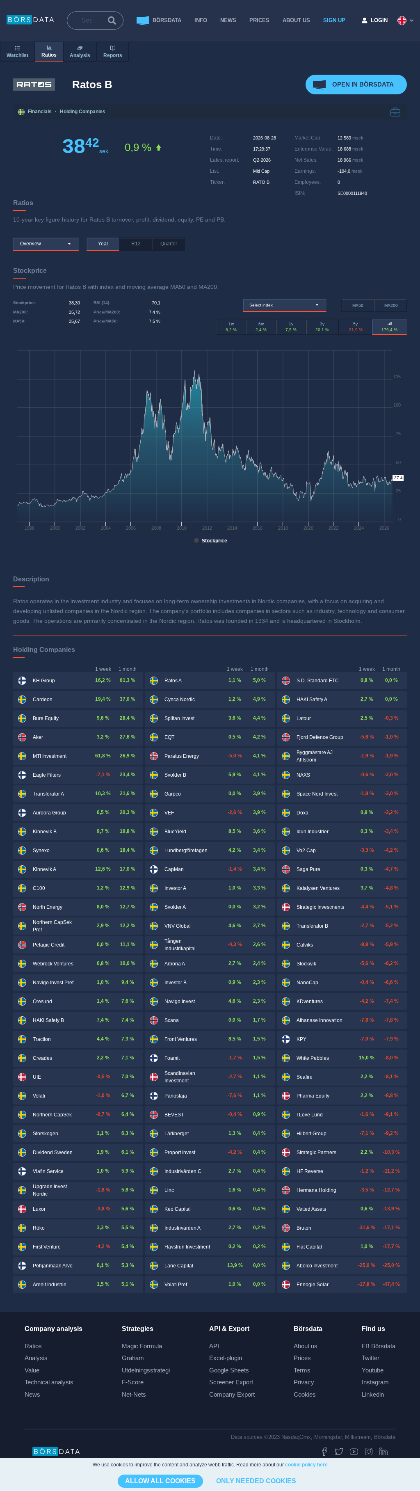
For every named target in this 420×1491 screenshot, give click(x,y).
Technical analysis (49, 1382)
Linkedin (373, 1394)
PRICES (259, 20)
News (228, 20)
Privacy (304, 1382)
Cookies (305, 1394)
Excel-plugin (225, 1357)
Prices (302, 1357)
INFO (200, 20)
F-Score (133, 1382)
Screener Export (231, 1382)
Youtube (372, 1370)
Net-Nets (134, 1394)
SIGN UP (334, 20)
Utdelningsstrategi (146, 1370)
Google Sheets (229, 1370)
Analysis (36, 1357)
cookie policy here (306, 1465)
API (214, 1345)
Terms (302, 1370)
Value (32, 1370)
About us (305, 1345)
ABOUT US (296, 20)
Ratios (33, 1345)
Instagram (375, 1382)
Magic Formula (142, 1345)
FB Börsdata (378, 1345)
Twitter (370, 1357)
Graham (133, 1357)
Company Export (232, 1394)
